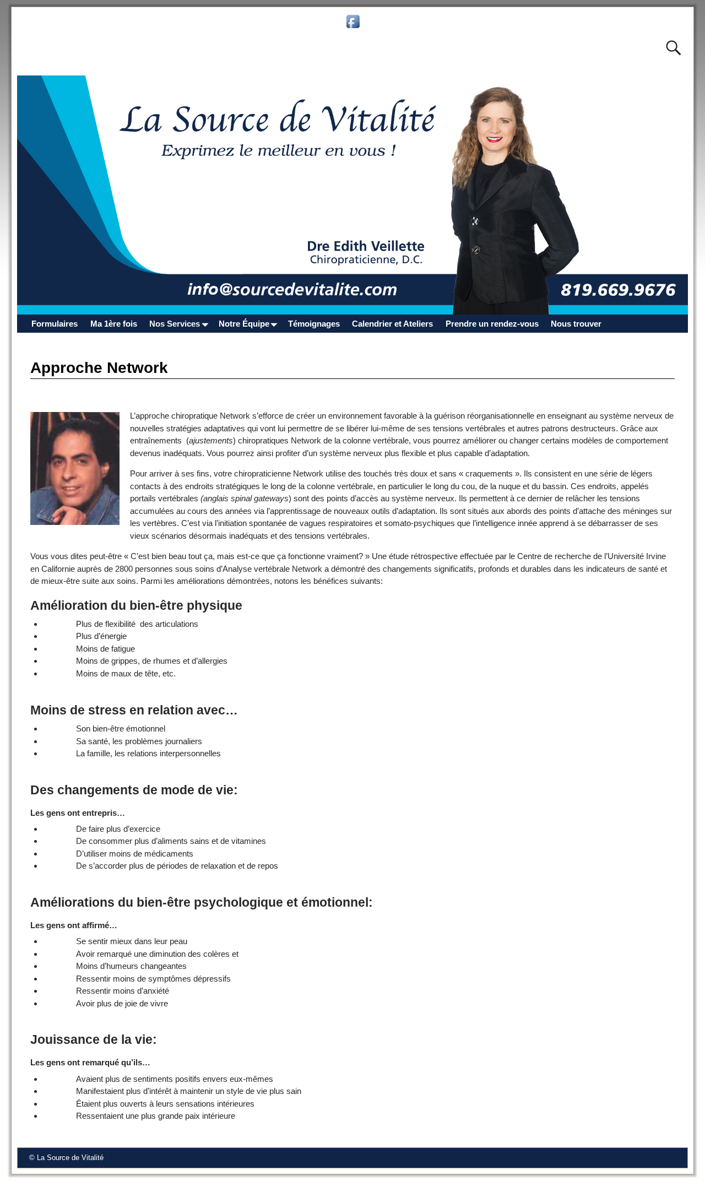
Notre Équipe (244, 323)
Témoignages (314, 323)
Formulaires (54, 323)
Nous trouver (576, 323)
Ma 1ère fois (113, 323)
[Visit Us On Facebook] (353, 27)
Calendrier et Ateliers (392, 323)
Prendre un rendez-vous (492, 323)
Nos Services (174, 323)
